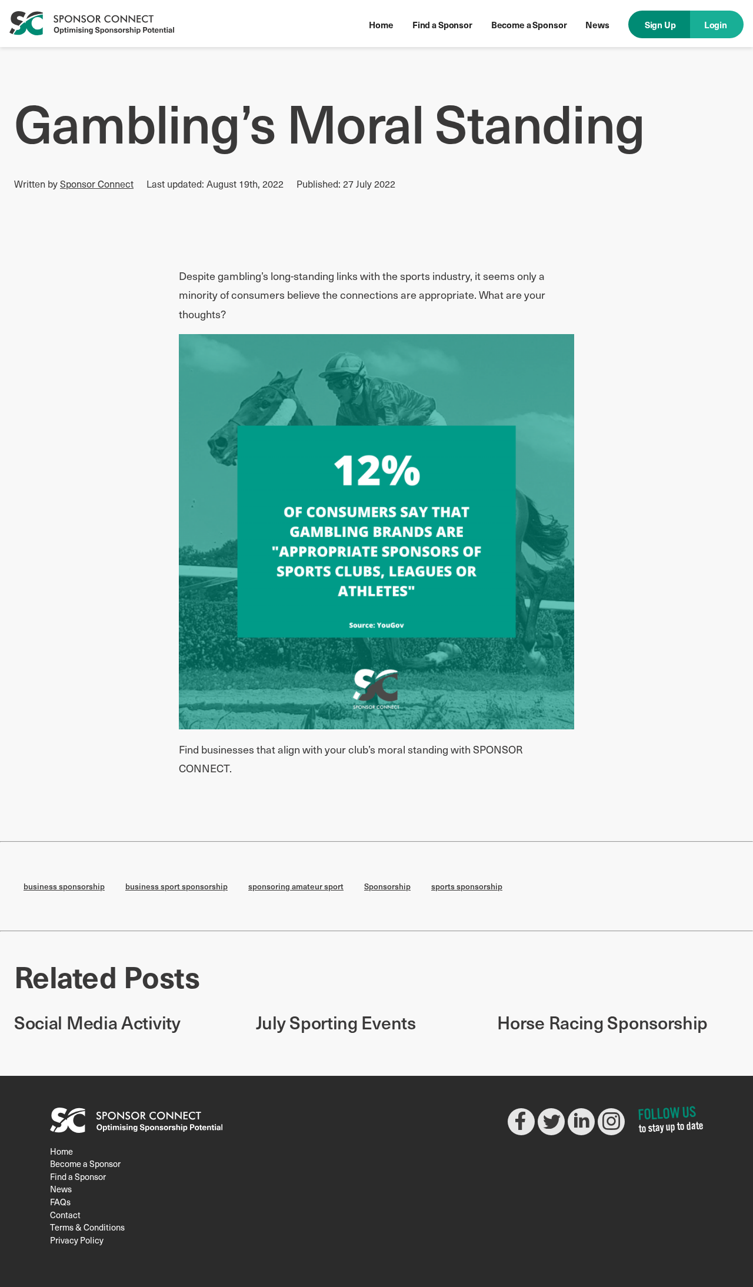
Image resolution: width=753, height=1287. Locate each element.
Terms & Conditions (87, 1227)
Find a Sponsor (442, 24)
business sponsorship (64, 886)
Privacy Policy (77, 1240)
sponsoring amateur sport (296, 886)
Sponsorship (387, 886)
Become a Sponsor (529, 24)
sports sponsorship (466, 886)
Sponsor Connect (97, 183)
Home (381, 24)
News (597, 24)
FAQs (60, 1202)
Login (715, 24)
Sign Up (660, 24)
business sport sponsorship (176, 886)
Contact (65, 1215)
